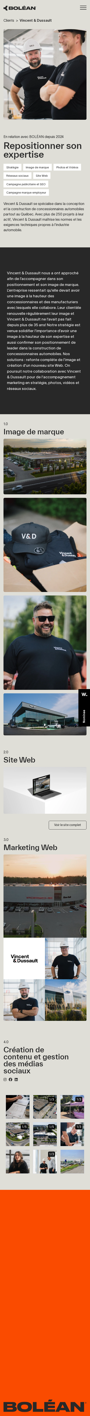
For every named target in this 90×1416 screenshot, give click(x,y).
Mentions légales (77, 1325)
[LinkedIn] (16, 1079)
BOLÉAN (11, 1245)
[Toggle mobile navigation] (83, 8)
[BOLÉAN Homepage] (19, 8)
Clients (9, 20)
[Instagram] (5, 1079)
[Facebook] (10, 1079)
